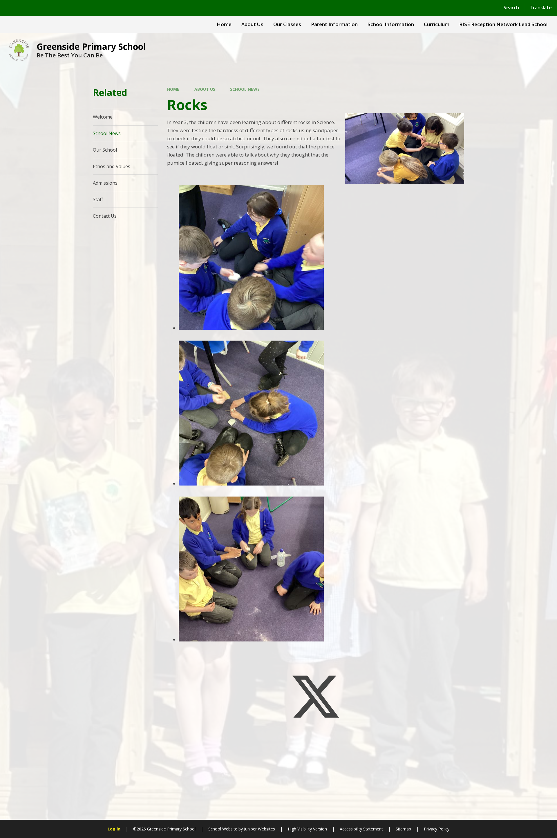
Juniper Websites (259, 829)
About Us (204, 89)
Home (173, 89)
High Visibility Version (307, 829)
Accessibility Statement (361, 829)
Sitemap (403, 829)
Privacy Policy (436, 829)
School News (245, 89)
